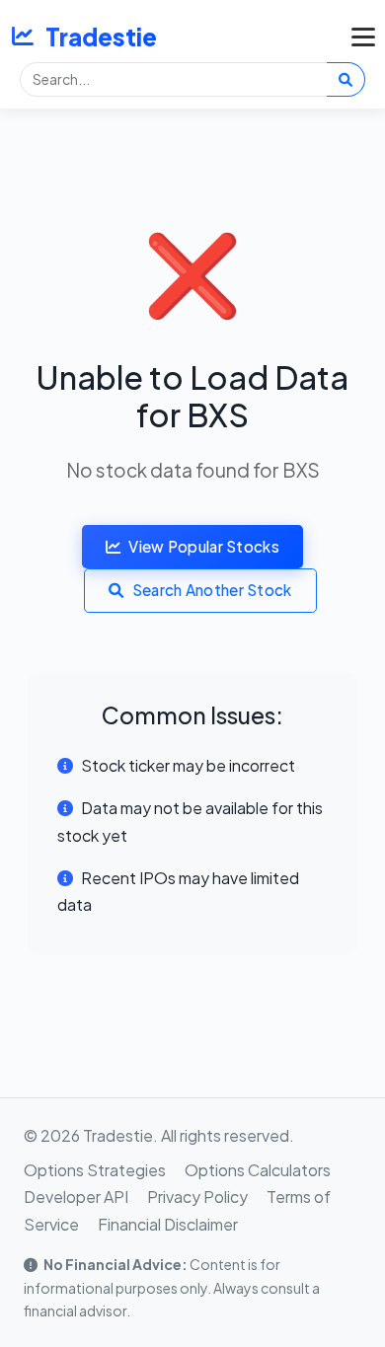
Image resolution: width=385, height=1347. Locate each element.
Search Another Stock (212, 589)
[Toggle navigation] (358, 36)
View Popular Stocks (203, 546)
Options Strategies (95, 1170)
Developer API (76, 1196)
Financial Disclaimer (168, 1224)
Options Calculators (258, 1170)
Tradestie (101, 36)
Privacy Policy (197, 1196)
